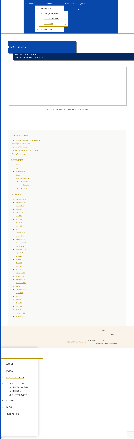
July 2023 (19, 216)
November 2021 (21, 283)
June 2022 (19, 259)
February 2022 (20, 273)
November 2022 (21, 243)
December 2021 (21, 279)
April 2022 (19, 266)
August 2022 (19, 253)
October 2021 (20, 286)
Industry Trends (20, 171)
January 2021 (20, 316)
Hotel (17, 168)
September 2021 (21, 289)
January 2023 (20, 236)
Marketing (26, 185)
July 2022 (19, 256)
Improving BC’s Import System (21, 143)
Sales (25, 188)
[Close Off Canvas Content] (1, 437)
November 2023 (21, 202)
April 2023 (19, 226)
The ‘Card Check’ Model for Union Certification (26, 140)
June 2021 (19, 299)
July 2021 (19, 296)
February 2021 (20, 313)
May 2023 (19, 222)
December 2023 (21, 199)
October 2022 (20, 246)
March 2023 (19, 229)
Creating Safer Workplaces (20, 154)
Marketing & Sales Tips (23, 178)
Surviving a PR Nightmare (20, 147)
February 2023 (20, 232)
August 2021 (19, 293)
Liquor (18, 175)
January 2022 (20, 276)
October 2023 (20, 206)
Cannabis (18, 165)
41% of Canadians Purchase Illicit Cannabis (25, 150)
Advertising (26, 181)
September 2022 (21, 249)
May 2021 (19, 303)
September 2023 (21, 209)
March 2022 (19, 269)
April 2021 (19, 306)
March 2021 (19, 309)
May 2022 (19, 263)
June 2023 (19, 219)
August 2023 (19, 212)
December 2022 (21, 239)
